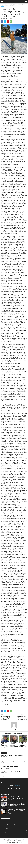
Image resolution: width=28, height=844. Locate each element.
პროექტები (9, 840)
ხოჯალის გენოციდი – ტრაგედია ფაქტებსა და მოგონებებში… (6, 718)
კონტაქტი (14, 840)
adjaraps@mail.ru (18, 785)
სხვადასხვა (3, 822)
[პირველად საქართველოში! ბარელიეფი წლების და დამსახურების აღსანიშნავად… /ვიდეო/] (4, 811)
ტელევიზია (5, 839)
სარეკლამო (19, 840)
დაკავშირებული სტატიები (10, 733)
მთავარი (2, 4)
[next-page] (14, 749)
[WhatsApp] (11, 21)
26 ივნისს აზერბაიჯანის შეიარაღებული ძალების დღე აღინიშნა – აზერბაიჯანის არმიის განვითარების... (16, 804)
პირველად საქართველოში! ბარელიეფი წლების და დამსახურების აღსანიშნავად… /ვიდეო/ (17, 811)
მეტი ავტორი (19, 733)
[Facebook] (2, 21)
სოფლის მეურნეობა (5, 832)
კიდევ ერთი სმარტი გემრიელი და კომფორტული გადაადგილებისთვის (16, 797)
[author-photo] (14, 725)
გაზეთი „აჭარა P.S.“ (11, 839)
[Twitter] (5, 21)
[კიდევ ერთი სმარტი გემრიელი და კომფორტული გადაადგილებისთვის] (4, 798)
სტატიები (3, 830)
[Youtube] (19, 788)
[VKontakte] (16, 788)
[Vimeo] (14, 788)
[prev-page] (13, 749)
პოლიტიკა (3, 826)
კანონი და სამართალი (5, 828)
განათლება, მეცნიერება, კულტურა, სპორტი (10, 824)
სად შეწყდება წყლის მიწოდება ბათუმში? (9, 766)
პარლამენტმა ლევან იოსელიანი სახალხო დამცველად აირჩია (22, 718)
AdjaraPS (14, 729)
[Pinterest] (8, 21)
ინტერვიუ (6, 4)
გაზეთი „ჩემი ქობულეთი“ (20, 839)
